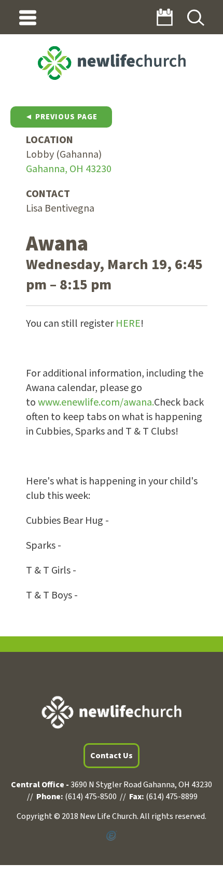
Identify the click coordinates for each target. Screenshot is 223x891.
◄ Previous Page (61, 117)
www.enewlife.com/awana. (96, 402)
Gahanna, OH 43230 (69, 169)
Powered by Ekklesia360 (111, 836)
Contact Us (111, 755)
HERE (128, 323)
